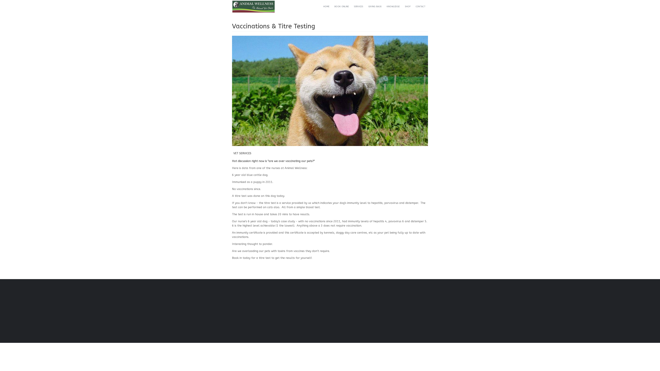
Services (358, 6)
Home (326, 6)
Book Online (341, 6)
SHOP (407, 6)
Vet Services (242, 153)
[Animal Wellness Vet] (253, 6)
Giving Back (375, 6)
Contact (420, 6)
